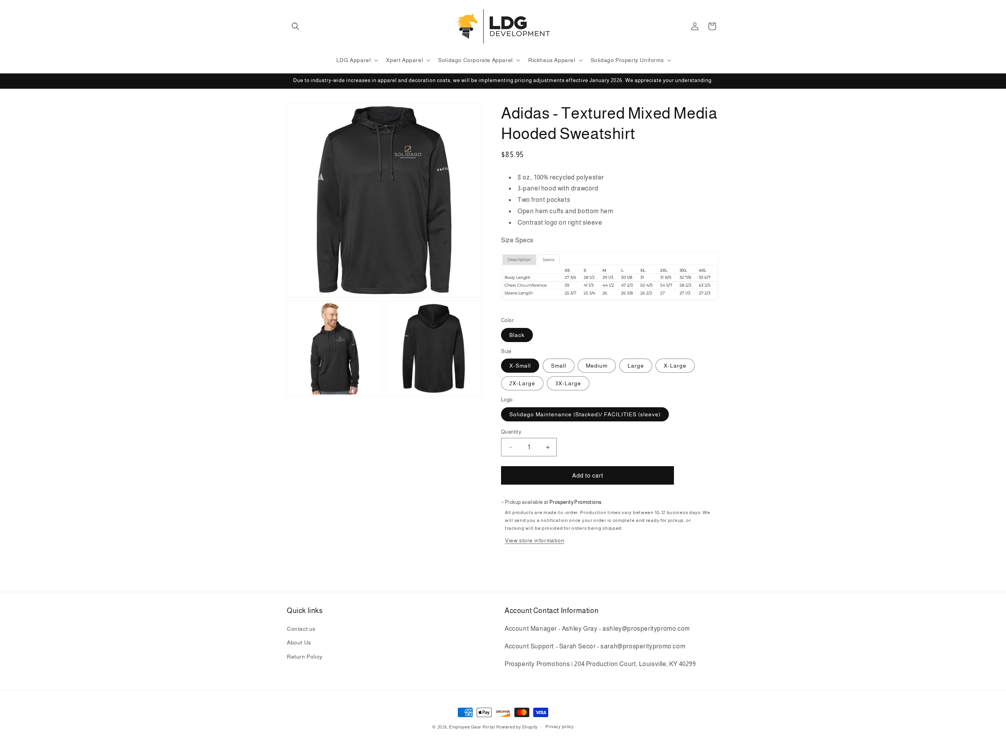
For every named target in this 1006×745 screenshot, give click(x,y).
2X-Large (522, 383)
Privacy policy (559, 726)
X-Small (520, 365)
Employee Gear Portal (472, 727)
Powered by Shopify (517, 727)
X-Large (675, 365)
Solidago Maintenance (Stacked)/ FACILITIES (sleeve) (585, 414)
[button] (295, 26)
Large (636, 365)
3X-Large (568, 383)
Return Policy (305, 656)
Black (517, 335)
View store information (534, 540)
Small (558, 365)
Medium (597, 365)
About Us (299, 642)
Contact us (301, 629)
